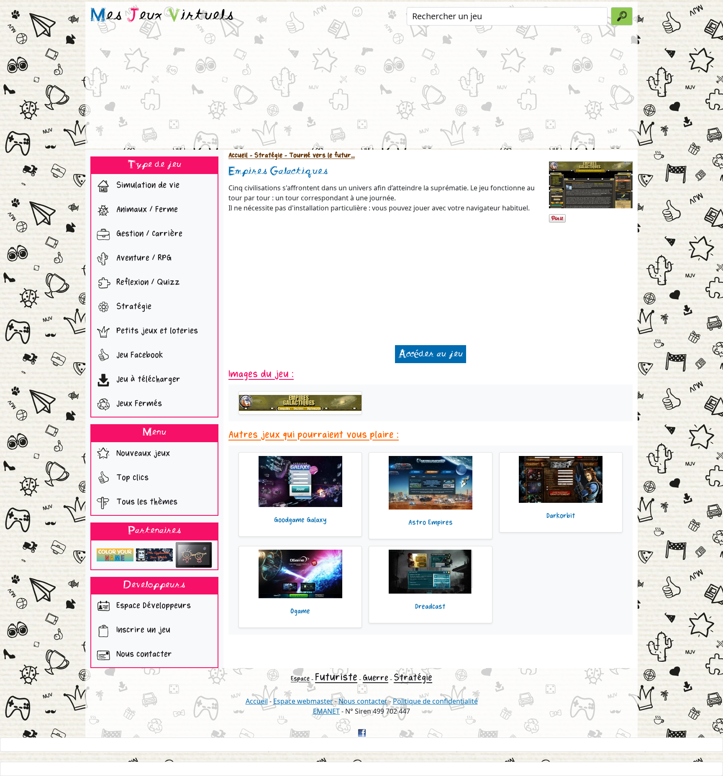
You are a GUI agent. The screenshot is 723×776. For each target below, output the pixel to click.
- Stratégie (265, 155)
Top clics (131, 477)
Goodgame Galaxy (300, 520)
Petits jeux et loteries (156, 331)
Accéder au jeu (430, 354)
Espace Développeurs (152, 606)
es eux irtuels (162, 16)
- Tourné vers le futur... (318, 155)
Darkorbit (560, 515)
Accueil (238, 155)
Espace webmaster (303, 701)
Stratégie (132, 306)
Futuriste (336, 677)
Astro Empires (430, 522)
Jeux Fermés (138, 404)
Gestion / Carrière (148, 234)
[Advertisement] (361, 89)
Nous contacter (143, 654)
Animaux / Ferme (146, 209)
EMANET (326, 711)
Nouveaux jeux (142, 453)
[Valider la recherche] (622, 16)
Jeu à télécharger (147, 379)
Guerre (375, 678)
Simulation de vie (146, 185)
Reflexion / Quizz (147, 282)
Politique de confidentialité (435, 701)
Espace (300, 678)
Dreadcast (430, 606)
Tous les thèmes (145, 501)
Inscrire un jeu (142, 630)
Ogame (300, 611)
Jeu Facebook (138, 355)
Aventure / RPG (143, 258)
